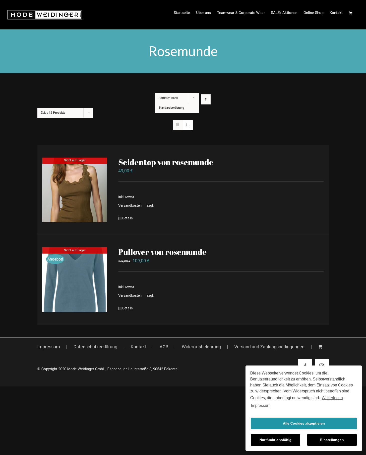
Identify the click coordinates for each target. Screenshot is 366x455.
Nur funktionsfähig (275, 440)
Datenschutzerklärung (95, 346)
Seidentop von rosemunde (165, 162)
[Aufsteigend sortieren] (206, 99)
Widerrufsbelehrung (201, 346)
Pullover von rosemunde (162, 251)
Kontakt (138, 346)
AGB (164, 346)
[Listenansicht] (188, 125)
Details (127, 218)
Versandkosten (130, 205)
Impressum (260, 405)
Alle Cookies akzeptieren (304, 423)
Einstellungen (332, 440)
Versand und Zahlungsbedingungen (269, 346)
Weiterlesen (332, 398)
